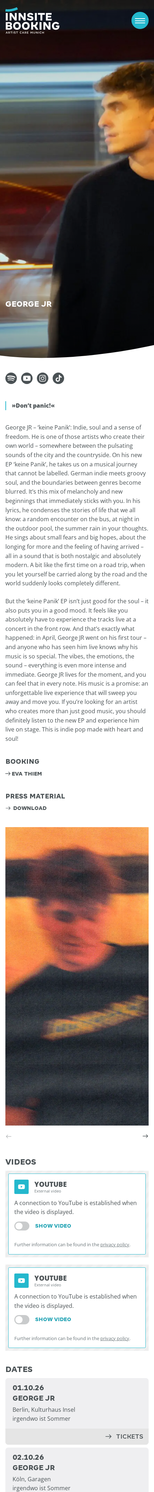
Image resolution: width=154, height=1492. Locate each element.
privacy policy (114, 1244)
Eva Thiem (27, 774)
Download (29, 808)
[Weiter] (145, 1136)
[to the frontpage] (32, 20)
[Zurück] (8, 1136)
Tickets (129, 1436)
